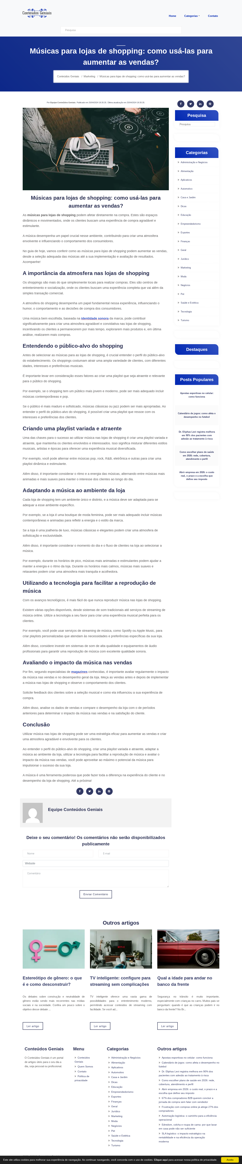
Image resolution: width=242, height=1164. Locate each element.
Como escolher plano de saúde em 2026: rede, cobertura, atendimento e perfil (197, 455)
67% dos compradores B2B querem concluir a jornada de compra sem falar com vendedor (186, 1100)
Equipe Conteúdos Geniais (62, 102)
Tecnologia (186, 311)
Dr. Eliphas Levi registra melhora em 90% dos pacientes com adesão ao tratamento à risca (197, 435)
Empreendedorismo (191, 224)
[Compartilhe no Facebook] (79, 791)
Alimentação (187, 171)
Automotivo (186, 188)
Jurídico (185, 259)
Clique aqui (161, 1159)
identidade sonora (95, 318)
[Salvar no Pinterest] (109, 791)
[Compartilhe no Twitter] (89, 791)
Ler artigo (33, 1026)
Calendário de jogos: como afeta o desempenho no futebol (197, 415)
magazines (79, 672)
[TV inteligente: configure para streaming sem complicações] (121, 949)
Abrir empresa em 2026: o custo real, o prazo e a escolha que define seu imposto (196, 475)
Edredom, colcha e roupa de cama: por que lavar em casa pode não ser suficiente (188, 1126)
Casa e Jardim (188, 197)
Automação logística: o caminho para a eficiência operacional (188, 1117)
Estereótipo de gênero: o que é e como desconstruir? (52, 981)
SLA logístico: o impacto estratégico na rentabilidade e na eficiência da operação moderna (182, 1137)
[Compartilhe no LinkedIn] (99, 791)
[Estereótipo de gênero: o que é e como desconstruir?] (54, 949)
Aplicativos (186, 180)
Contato (82, 1071)
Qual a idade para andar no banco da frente (184, 981)
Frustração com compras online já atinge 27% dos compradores (188, 1108)
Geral (183, 250)
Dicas (184, 206)
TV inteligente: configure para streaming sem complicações (120, 981)
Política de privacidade (82, 1078)
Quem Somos (85, 1066)
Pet (182, 294)
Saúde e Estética (189, 302)
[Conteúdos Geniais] (37, 13)
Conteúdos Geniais (82, 1059)
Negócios (185, 285)
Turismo (185, 320)
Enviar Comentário (95, 894)
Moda (183, 276)
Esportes (185, 232)
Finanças (185, 241)
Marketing (186, 267)
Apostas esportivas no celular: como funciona (196, 395)
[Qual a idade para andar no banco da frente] (188, 949)
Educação (186, 215)
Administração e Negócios (194, 162)
